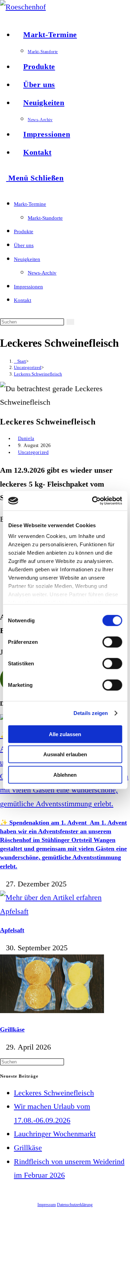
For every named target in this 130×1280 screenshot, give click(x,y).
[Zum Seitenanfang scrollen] (3, 1273)
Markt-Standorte (45, 218)
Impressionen (28, 286)
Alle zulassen (65, 734)
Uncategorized (33, 452)
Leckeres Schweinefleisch (38, 374)
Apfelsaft (12, 930)
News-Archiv (42, 273)
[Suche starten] (70, 322)
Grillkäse (12, 1029)
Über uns (24, 245)
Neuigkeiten (27, 259)
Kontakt (22, 300)
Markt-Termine (30, 204)
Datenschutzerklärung (75, 1204)
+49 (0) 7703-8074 (114, 1243)
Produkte (23, 231)
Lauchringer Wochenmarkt (55, 1133)
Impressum (46, 1204)
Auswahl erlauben (65, 754)
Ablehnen (65, 774)
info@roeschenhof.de (112, 1250)
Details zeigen (90, 713)
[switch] (112, 641)
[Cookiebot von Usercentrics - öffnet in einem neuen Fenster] (92, 500)
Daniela (26, 438)
